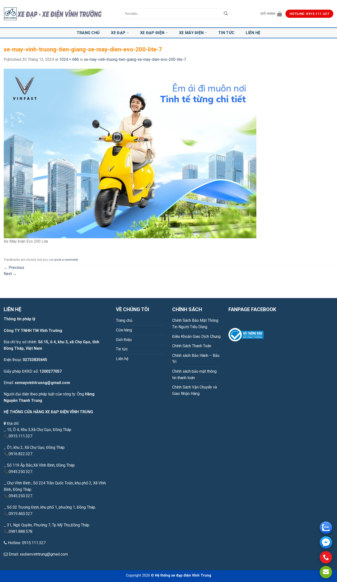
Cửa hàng (124, 330)
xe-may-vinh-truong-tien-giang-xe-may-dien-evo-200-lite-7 (135, 59)
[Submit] (226, 14)
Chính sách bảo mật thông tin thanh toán (194, 374)
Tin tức (226, 32)
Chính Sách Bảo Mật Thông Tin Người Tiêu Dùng (195, 323)
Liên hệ (253, 32)
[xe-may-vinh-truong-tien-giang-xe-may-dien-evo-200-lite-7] (130, 153)
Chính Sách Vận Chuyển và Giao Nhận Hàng (194, 390)
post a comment (66, 259)
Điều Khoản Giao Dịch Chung (196, 336)
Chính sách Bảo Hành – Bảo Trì (196, 358)
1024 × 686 (69, 59)
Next (10, 273)
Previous (14, 267)
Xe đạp (118, 32)
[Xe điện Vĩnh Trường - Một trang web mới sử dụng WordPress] (59, 14)
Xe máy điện (191, 32)
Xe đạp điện (152, 32)
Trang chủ (88, 32)
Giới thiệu (124, 339)
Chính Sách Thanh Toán (191, 346)
